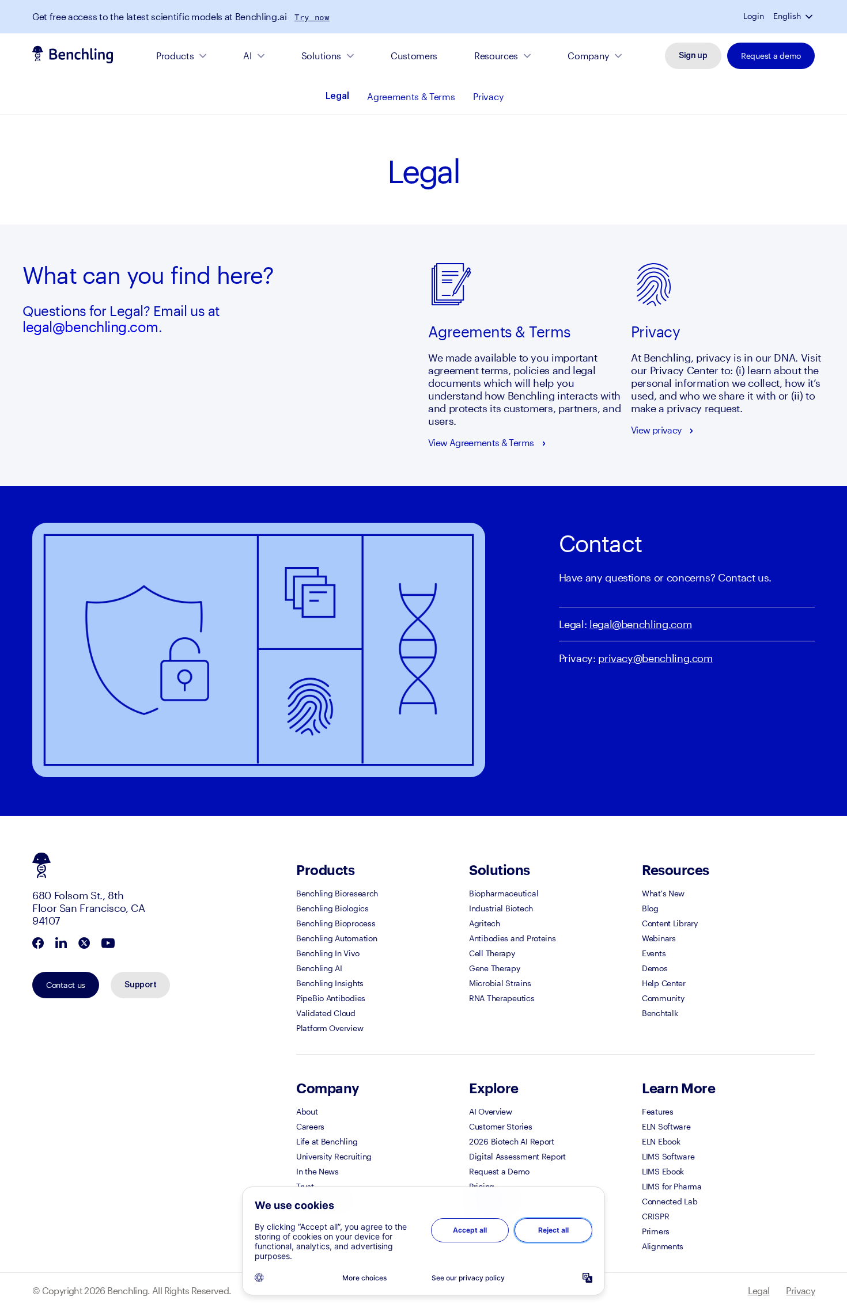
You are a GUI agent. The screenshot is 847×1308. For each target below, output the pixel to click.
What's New (663, 893)
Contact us (65, 985)
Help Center (664, 983)
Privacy (488, 96)
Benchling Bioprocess (335, 923)
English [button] (787, 16)
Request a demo (771, 55)
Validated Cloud (326, 1013)
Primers (656, 1231)
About (307, 1111)
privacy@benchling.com (655, 658)
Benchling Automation (336, 938)
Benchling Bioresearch (337, 893)
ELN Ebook (661, 1141)
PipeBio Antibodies (330, 998)
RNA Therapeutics (502, 998)
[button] (810, 16)
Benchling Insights (330, 983)
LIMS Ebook (663, 1171)
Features (658, 1111)
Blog (650, 908)
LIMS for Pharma (672, 1186)
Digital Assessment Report (517, 1156)
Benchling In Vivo (327, 953)
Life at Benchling (326, 1141)
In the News (317, 1171)
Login (753, 16)
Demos (655, 968)
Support (140, 985)
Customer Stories (500, 1126)
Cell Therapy (492, 953)
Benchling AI (319, 968)
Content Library (670, 923)
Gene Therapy (494, 968)
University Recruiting (334, 1156)
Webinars (659, 938)
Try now (312, 17)
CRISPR (655, 1216)
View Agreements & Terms (481, 442)
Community (663, 998)
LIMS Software (668, 1156)
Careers (310, 1126)
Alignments (662, 1246)
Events (654, 953)
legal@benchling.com (90, 326)
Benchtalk (660, 1013)
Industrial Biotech (501, 908)
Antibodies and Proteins (512, 938)
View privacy (656, 429)
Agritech (484, 923)
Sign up (693, 56)
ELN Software (666, 1126)
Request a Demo (499, 1171)
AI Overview (490, 1111)
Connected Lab (669, 1201)
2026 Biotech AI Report (511, 1141)
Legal (337, 96)
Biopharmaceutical (503, 893)
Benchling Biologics (332, 908)
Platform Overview (329, 1028)
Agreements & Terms (411, 96)
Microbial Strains (500, 983)
